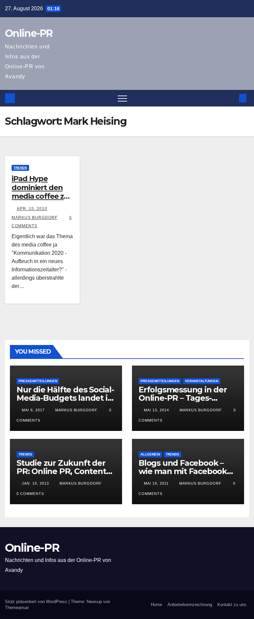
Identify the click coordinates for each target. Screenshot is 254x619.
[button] (232, 98)
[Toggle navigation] (122, 98)
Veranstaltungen (201, 381)
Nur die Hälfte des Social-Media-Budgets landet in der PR (65, 398)
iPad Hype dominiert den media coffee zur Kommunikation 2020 (41, 196)
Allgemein (150, 454)
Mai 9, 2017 (33, 410)
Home (156, 604)
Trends (20, 168)
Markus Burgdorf (76, 410)
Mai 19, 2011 (156, 483)
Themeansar (17, 607)
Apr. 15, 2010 (32, 208)
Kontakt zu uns (231, 604)
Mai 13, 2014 (156, 410)
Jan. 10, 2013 (35, 483)
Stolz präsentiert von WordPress (36, 601)
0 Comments (30, 494)
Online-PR (29, 33)
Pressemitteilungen (38, 381)
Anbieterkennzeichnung (189, 604)
